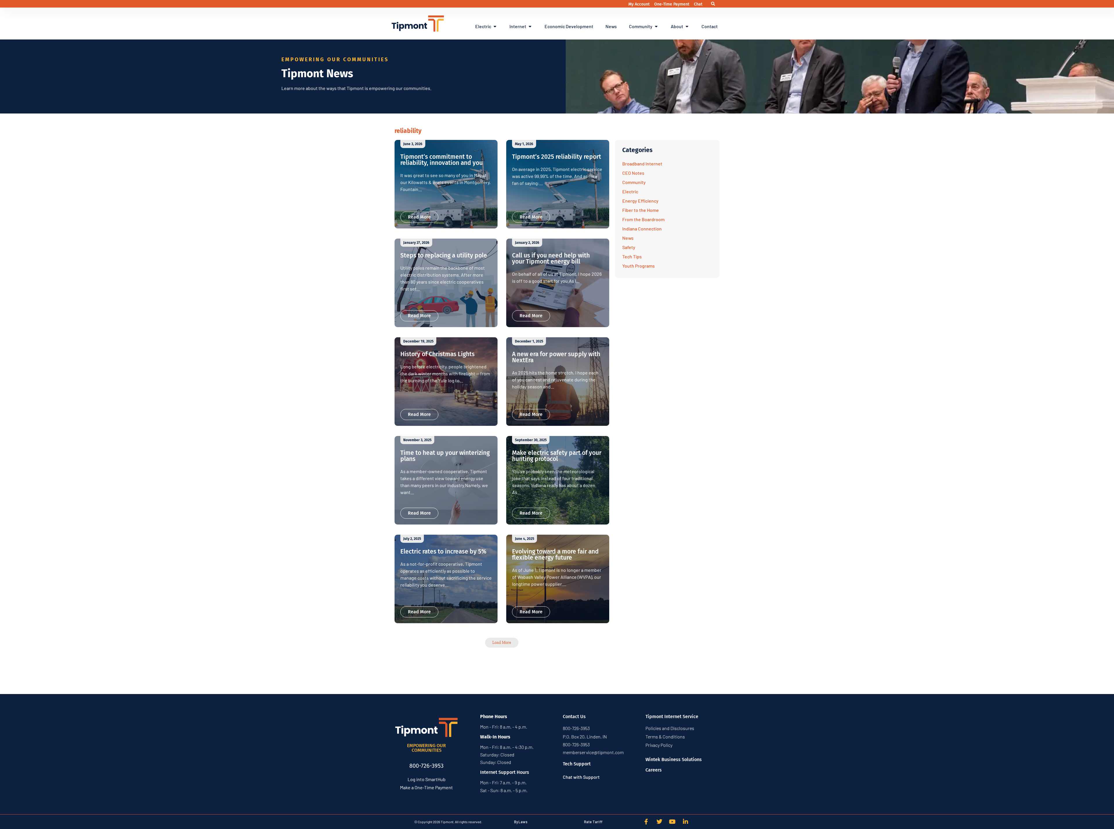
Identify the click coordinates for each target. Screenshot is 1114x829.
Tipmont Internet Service (671, 716)
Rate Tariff (593, 822)
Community (634, 182)
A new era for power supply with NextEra (556, 357)
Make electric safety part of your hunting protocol (556, 456)
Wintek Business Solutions (673, 759)
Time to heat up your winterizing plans (445, 456)
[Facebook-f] (646, 822)
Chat (698, 4)
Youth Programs (638, 265)
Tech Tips (632, 256)
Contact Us (574, 716)
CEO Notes (633, 173)
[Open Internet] (530, 26)
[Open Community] (656, 26)
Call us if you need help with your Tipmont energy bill (551, 258)
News (628, 238)
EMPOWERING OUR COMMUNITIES (426, 748)
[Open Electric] (495, 26)
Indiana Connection (642, 228)
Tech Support (577, 764)
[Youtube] (672, 822)
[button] (713, 4)
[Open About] (687, 26)
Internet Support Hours (504, 772)
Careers (653, 770)
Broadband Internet (642, 163)
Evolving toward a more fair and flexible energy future (555, 554)
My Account (639, 4)
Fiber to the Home (640, 210)
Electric (630, 191)
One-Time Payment (672, 4)
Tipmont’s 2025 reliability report (556, 157)
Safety (628, 247)
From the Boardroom (643, 219)
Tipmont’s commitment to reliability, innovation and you (441, 160)
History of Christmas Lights (437, 354)
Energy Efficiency (640, 200)
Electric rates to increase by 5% (443, 551)
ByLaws (521, 822)
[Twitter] (659, 822)
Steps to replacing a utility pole (443, 255)
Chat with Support (581, 777)
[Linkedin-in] (685, 822)
